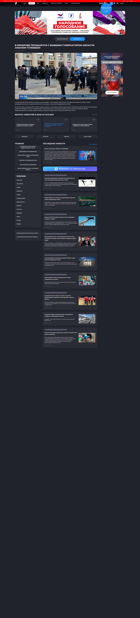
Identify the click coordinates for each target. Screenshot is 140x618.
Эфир (25, 3)
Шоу (38, 3)
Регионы (66, 136)
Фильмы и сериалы (56, 3)
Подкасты (45, 3)
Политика (45, 136)
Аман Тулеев (87, 136)
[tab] (62, 39)
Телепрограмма (75, 3)
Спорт (66, 3)
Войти (122, 3)
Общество (24, 136)
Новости (31, 3)
